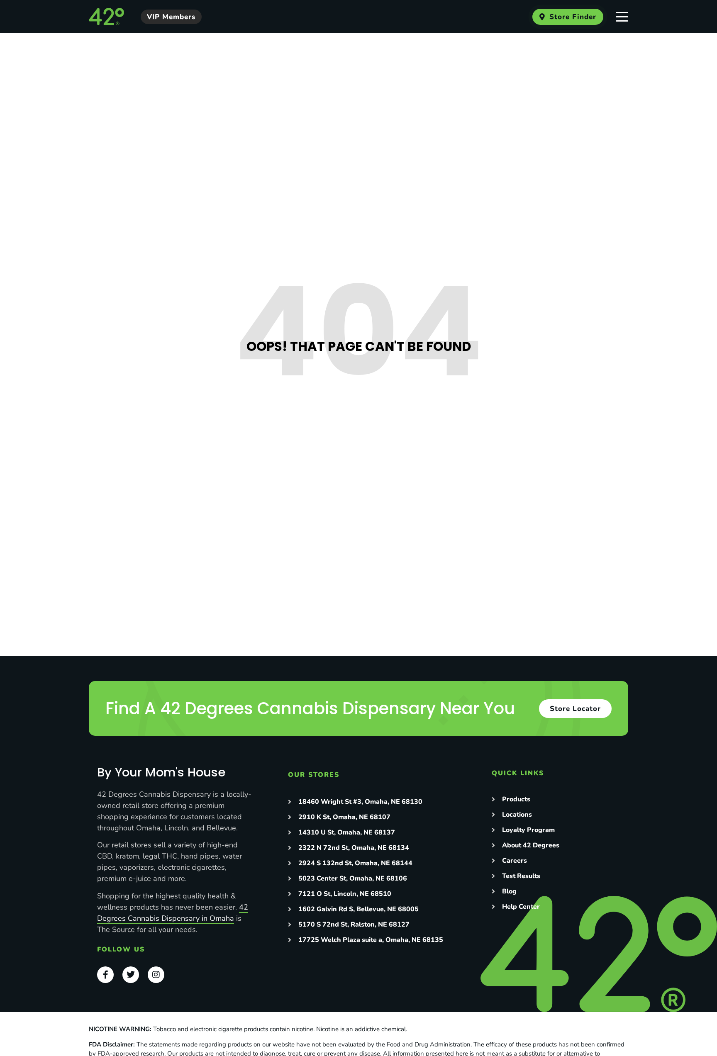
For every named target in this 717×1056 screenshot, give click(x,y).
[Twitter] (130, 974)
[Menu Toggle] (622, 16)
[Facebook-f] (105, 974)
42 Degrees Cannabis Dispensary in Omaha (172, 912)
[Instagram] (156, 974)
